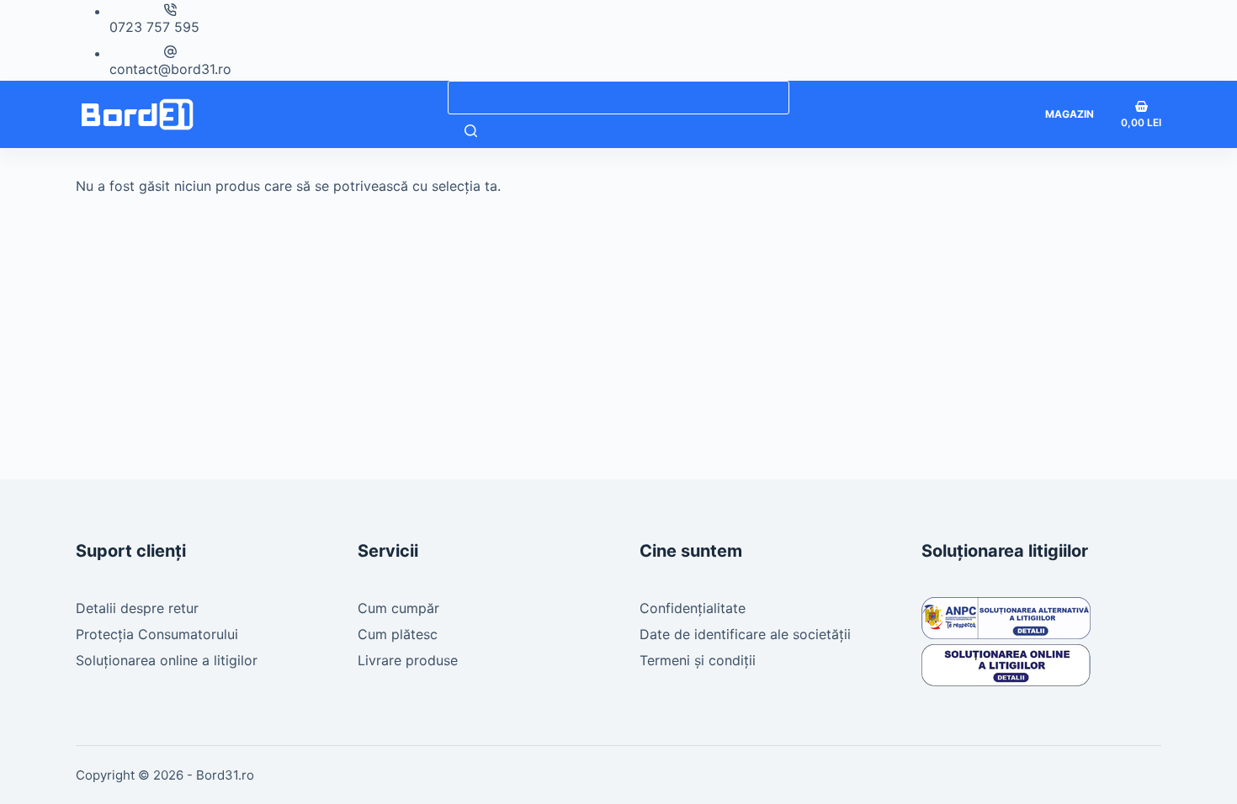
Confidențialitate (693, 608)
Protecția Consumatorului (157, 634)
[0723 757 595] (170, 9)
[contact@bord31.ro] (170, 51)
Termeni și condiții (698, 660)
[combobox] (618, 97)
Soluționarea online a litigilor (166, 660)
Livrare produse (408, 660)
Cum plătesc (398, 634)
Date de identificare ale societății (745, 634)
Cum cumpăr (398, 608)
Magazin (1069, 114)
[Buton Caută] (471, 131)
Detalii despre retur (137, 608)
